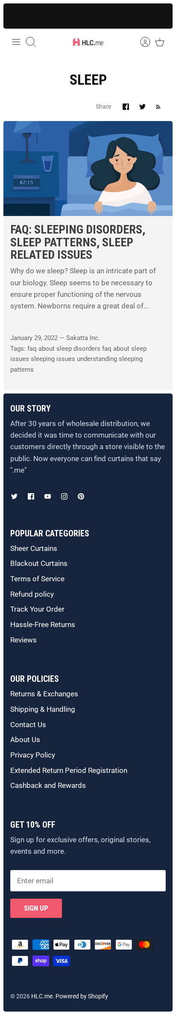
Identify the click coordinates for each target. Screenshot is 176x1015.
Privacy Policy (32, 755)
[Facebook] (31, 496)
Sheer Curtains (33, 548)
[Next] (159, 15)
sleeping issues (53, 359)
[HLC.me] (88, 41)
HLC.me (42, 996)
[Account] (141, 42)
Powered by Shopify (82, 996)
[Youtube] (47, 496)
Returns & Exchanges (44, 693)
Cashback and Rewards (48, 785)
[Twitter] (14, 496)
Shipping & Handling (42, 709)
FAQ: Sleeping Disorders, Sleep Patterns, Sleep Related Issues (77, 242)
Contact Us (28, 724)
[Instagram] (64, 496)
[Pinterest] (81, 496)
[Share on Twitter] (142, 106)
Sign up (36, 908)
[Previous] (17, 15)
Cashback (59, 15)
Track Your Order (37, 609)
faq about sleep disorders (63, 348)
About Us (25, 739)
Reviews (23, 640)
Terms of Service (37, 578)
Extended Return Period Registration (68, 770)
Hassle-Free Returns (42, 624)
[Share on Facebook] (125, 106)
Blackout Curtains (38, 563)
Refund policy (32, 594)
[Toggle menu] (16, 42)
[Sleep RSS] (158, 106)
